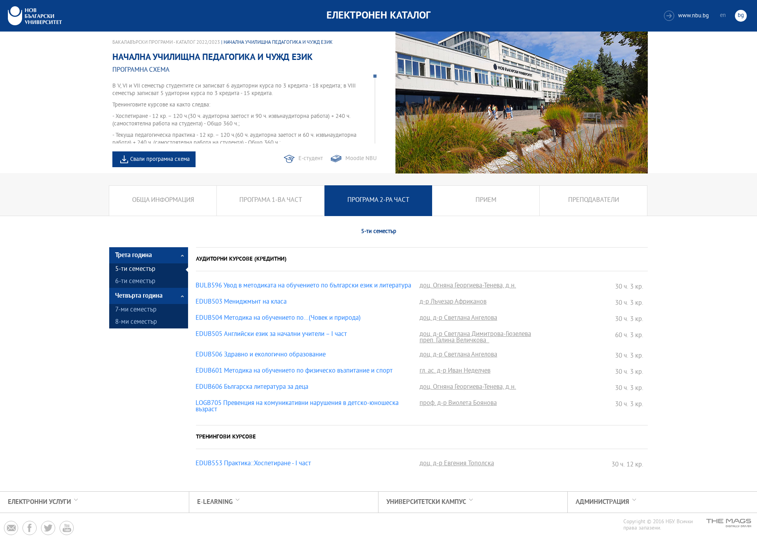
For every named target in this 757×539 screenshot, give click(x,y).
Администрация (602, 502)
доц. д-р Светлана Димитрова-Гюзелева (475, 335)
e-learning (215, 502)
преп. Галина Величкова (454, 341)
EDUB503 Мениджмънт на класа (241, 302)
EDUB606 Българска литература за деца (252, 387)
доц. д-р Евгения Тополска (457, 464)
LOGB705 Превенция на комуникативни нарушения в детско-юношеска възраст (297, 407)
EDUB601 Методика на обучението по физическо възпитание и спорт (294, 371)
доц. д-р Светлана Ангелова (458, 318)
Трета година (133, 255)
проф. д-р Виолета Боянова (458, 404)
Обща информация (163, 200)
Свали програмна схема (160, 159)
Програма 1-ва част (270, 200)
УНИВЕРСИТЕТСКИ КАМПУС (426, 502)
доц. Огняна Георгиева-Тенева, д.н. (468, 286)
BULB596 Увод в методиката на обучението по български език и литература (303, 286)
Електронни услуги (39, 502)
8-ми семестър (136, 322)
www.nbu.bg (687, 16)
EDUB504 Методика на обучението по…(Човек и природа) (278, 318)
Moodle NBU (361, 158)
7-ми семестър (136, 310)
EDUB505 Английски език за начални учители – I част (271, 335)
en (723, 15)
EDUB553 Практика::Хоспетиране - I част (253, 464)
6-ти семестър (135, 282)
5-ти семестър (135, 269)
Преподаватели (593, 200)
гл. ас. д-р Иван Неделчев (455, 371)
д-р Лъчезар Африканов (453, 302)
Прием (485, 200)
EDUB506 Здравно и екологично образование (261, 355)
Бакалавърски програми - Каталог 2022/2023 (166, 42)
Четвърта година (138, 296)
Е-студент (310, 158)
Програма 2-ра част (378, 200)
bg (741, 15)
